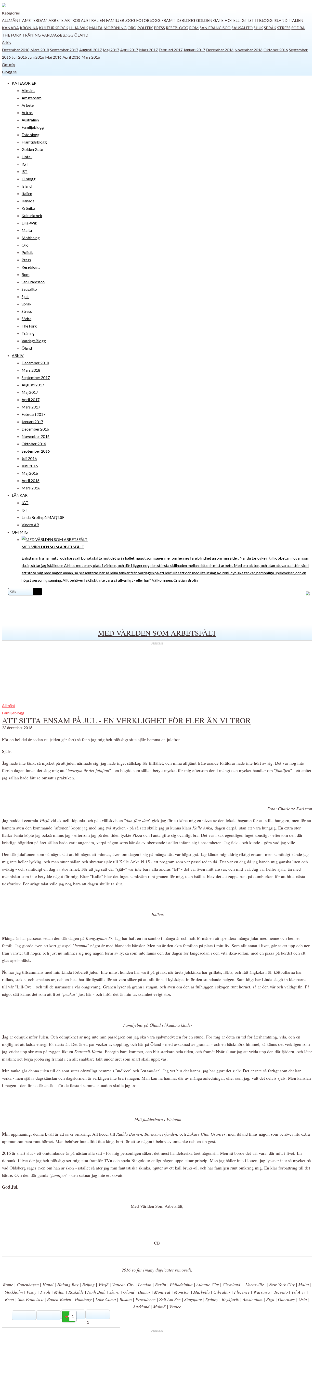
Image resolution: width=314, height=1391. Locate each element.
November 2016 (248, 49)
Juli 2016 (19, 57)
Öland (81, 35)
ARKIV (18, 355)
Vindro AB (30, 524)
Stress (283, 27)
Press (159, 27)
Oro (132, 27)
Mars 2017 (148, 49)
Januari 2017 (194, 49)
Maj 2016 (53, 57)
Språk (270, 27)
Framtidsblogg (178, 20)
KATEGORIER (24, 83)
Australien (93, 20)
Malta (96, 27)
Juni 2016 (36, 57)
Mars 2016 (90, 57)
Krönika (29, 27)
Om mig (8, 64)
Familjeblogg (120, 20)
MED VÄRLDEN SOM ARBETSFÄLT (157, 633)
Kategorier (11, 13)
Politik (145, 27)
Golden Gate (209, 20)
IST (251, 20)
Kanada (10, 27)
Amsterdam (35, 20)
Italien (295, 20)
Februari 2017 (171, 49)
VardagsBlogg (57, 35)
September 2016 (36, 451)
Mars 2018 (39, 49)
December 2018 (15, 49)
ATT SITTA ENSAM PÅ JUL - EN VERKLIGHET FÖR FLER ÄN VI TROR (126, 720)
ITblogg (264, 20)
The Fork (11, 35)
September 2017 (64, 49)
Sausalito (242, 27)
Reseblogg (177, 27)
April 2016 (71, 57)
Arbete (56, 20)
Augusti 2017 (90, 49)
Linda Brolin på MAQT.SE (43, 517)
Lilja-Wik (78, 27)
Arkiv (6, 42)
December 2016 (220, 49)
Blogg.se (9, 71)
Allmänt (11, 20)
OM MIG (20, 532)
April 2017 (129, 49)
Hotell (231, 20)
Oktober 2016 (275, 49)
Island (281, 20)
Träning (31, 35)
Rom (194, 27)
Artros (72, 20)
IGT (243, 20)
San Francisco (215, 27)
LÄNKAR (19, 495)
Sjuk (258, 27)
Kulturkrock (53, 27)
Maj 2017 (111, 49)
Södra (298, 27)
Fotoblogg (148, 20)
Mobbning (115, 27)
